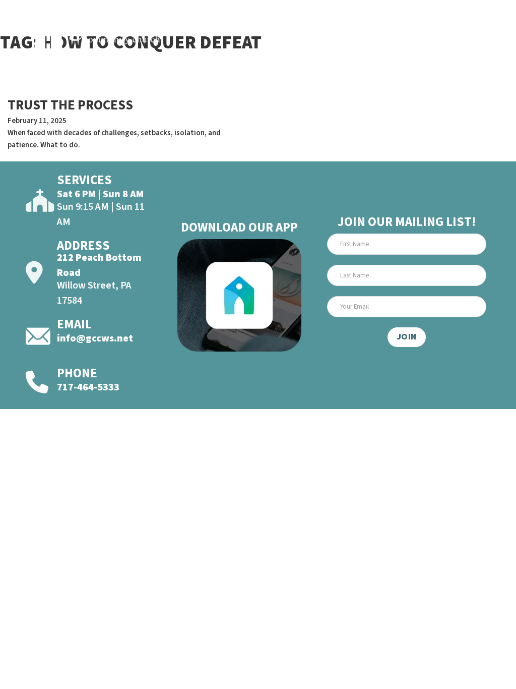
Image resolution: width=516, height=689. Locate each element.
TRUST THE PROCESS (70, 105)
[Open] (475, 34)
